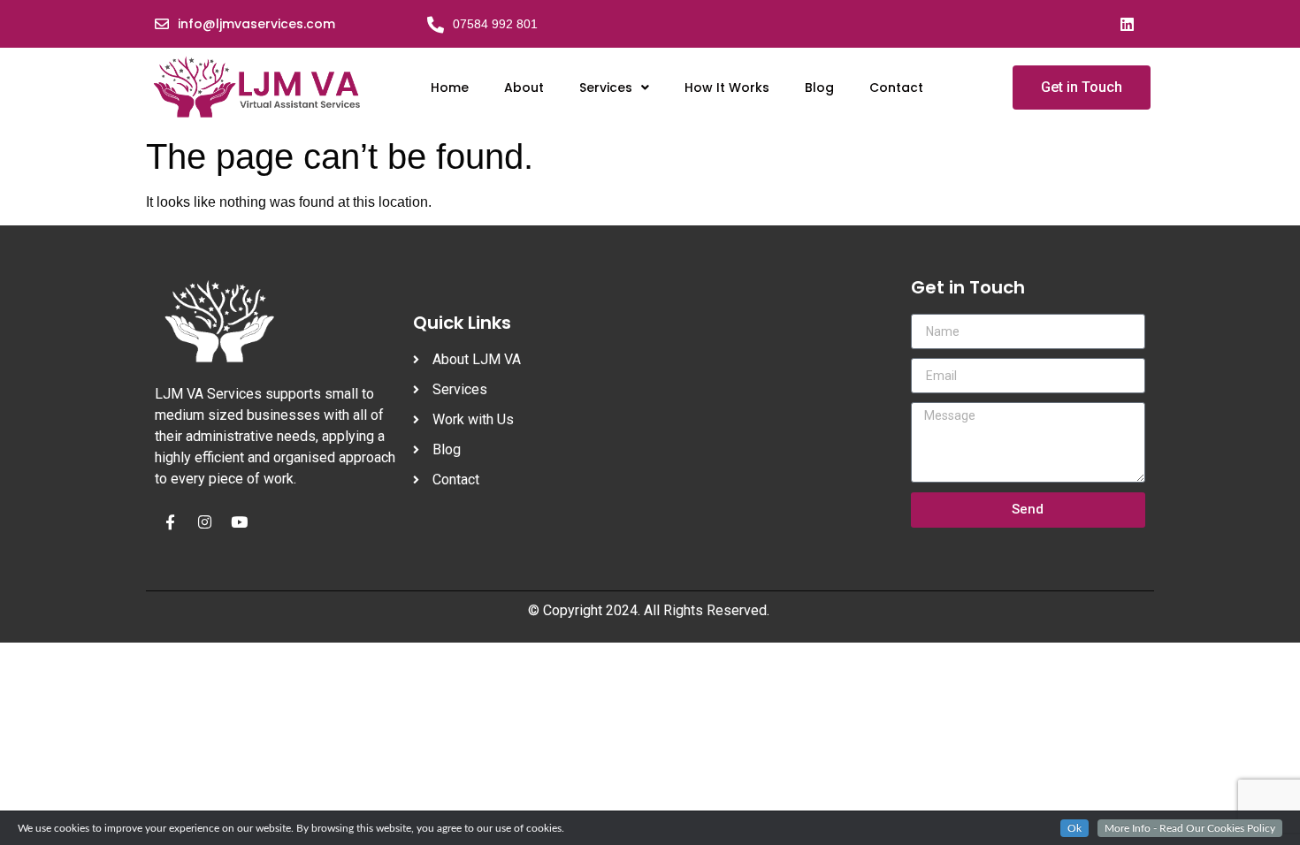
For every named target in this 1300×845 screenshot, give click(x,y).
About (524, 87)
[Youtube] (239, 522)
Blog (819, 87)
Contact (896, 87)
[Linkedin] (1127, 24)
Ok (1074, 828)
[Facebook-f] (170, 522)
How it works (726, 87)
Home (450, 87)
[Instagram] (204, 522)
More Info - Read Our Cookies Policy (1190, 828)
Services (605, 87)
